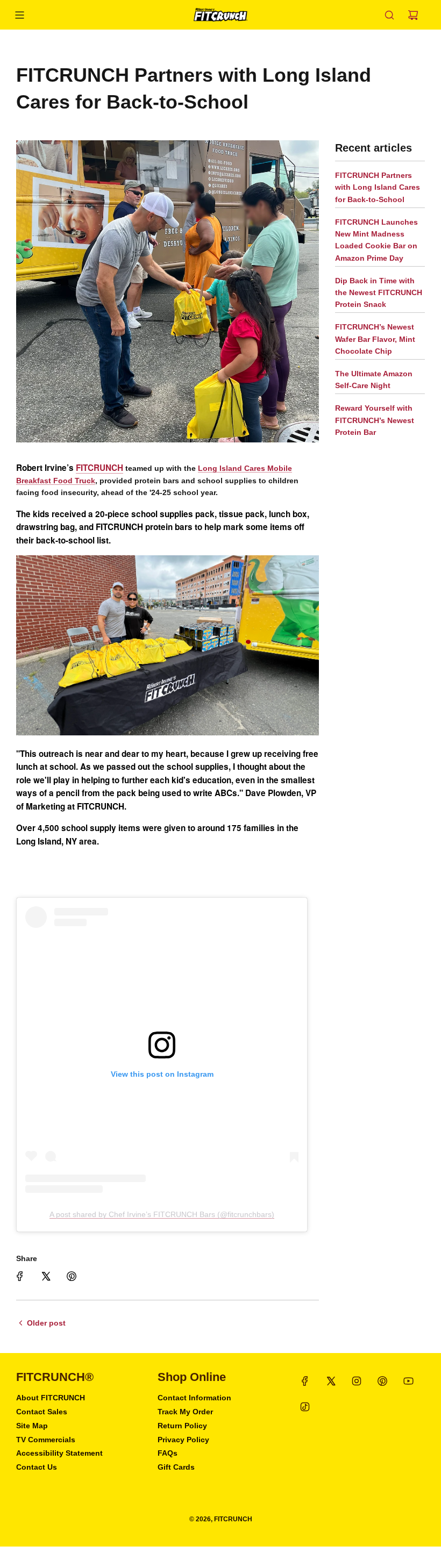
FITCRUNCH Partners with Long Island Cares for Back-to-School (377, 187)
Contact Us (36, 1467)
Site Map (32, 1425)
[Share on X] (46, 1276)
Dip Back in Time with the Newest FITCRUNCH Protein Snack (378, 292)
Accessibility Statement (59, 1453)
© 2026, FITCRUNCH (220, 1519)
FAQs (167, 1453)
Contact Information (194, 1397)
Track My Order (185, 1411)
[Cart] (413, 15)
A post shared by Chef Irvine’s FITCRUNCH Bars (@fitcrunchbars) (161, 1214)
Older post (46, 1323)
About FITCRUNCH (50, 1397)
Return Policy (182, 1425)
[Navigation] (19, 15)
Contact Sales (41, 1411)
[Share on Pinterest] (71, 1276)
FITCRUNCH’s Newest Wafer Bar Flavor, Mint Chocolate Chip (375, 339)
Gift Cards (176, 1467)
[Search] (389, 15)
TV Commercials (45, 1439)
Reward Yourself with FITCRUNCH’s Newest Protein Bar (374, 420)
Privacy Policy (183, 1439)
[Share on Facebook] (20, 1276)
